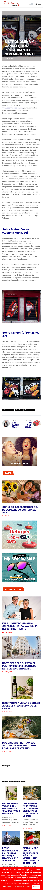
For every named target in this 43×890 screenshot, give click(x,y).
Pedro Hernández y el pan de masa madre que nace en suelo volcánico (11, 854)
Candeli (18, 410)
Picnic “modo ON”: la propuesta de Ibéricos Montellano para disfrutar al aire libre (31, 855)
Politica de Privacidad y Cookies (18, 887)
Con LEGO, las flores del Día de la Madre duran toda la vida (20, 510)
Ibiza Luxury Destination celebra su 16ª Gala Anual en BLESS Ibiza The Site (20, 626)
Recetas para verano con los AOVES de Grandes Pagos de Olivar (21, 706)
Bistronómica (8, 410)
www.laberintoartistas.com (12, 108)
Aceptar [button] (36, 887)
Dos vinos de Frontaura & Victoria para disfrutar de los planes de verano (19, 745)
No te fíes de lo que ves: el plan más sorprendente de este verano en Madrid (19, 666)
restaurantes (29, 410)
